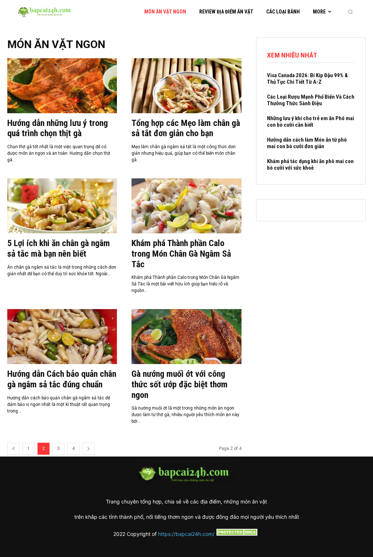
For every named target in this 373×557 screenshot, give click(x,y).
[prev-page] (13, 449)
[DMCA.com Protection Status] (237, 534)
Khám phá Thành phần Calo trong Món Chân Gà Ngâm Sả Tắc (181, 253)
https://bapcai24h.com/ (186, 534)
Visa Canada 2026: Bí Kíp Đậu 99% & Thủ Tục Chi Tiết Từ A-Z (307, 78)
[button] (350, 11)
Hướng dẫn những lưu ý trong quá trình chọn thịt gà (57, 128)
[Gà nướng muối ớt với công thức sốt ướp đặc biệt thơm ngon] (186, 336)
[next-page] (88, 449)
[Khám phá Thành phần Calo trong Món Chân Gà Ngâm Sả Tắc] (186, 205)
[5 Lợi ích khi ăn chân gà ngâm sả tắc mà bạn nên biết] (62, 205)
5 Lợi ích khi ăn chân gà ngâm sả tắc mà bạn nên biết (58, 248)
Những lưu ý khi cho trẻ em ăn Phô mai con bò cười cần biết (310, 121)
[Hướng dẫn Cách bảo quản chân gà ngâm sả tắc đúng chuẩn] (62, 336)
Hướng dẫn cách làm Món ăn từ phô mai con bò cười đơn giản (307, 143)
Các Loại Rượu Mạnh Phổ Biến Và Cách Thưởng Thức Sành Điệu (310, 100)
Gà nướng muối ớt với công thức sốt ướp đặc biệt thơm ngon (179, 384)
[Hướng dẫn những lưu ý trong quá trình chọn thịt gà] (62, 85)
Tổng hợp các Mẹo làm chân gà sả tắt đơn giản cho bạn (185, 128)
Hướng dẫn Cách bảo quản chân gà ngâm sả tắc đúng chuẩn (61, 379)
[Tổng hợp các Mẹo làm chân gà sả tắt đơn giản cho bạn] (186, 85)
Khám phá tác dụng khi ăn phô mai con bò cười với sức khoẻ (310, 164)
